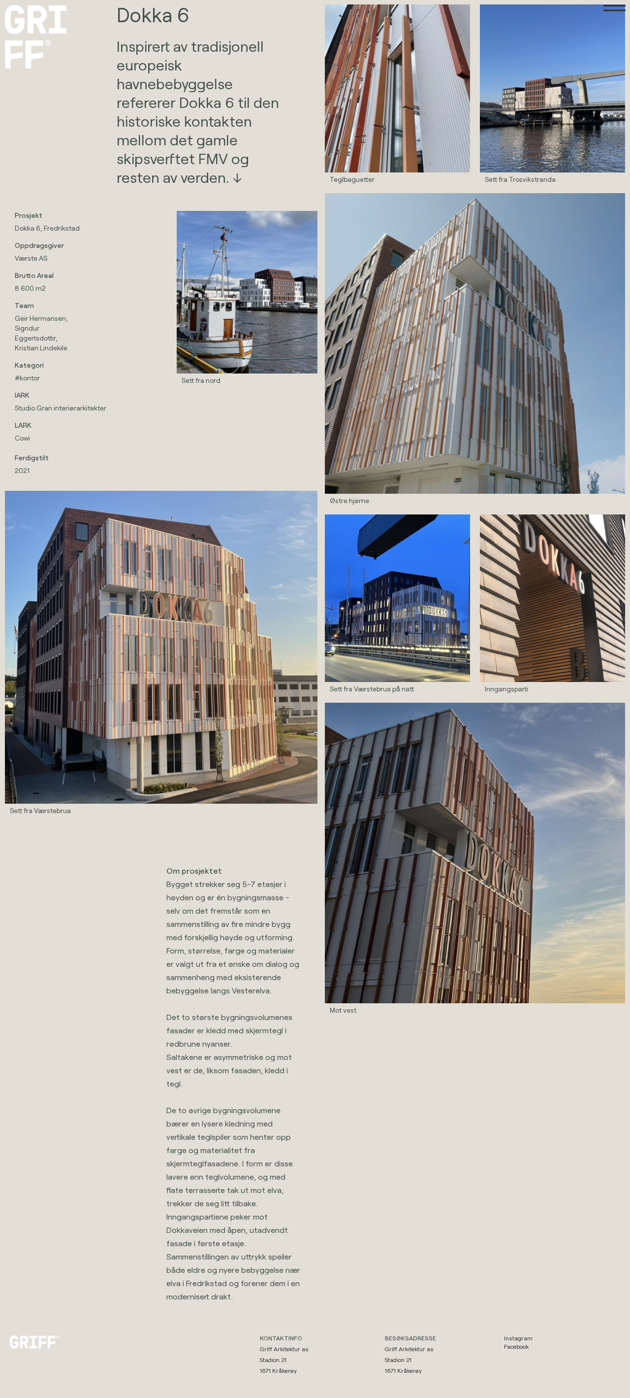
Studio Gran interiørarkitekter (60, 408)
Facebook (516, 1346)
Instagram (518, 1337)
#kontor (27, 378)
